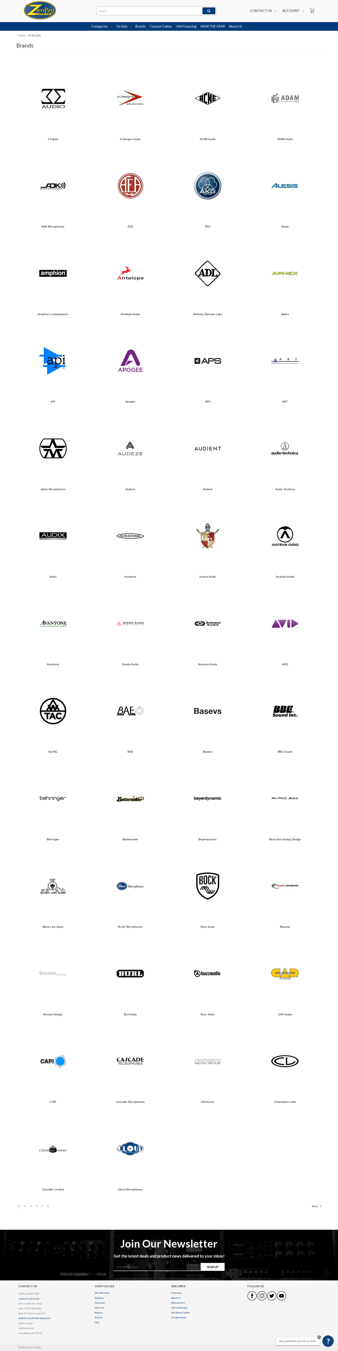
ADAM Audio (285, 139)
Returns (99, 1312)
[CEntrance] (208, 1061)
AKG (208, 226)
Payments (100, 1302)
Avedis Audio (130, 664)
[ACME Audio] (208, 98)
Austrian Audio (285, 576)
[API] (53, 361)
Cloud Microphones (130, 1189)
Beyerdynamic (208, 839)
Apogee (130, 401)
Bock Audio (208, 926)
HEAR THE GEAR (212, 26)
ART (285, 401)
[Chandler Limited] (53, 1149)
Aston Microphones (53, 489)
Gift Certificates (179, 1307)
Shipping (99, 1297)
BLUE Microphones (130, 926)
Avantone (53, 664)
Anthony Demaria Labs (207, 314)
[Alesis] (285, 186)
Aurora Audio (207, 576)
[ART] (285, 361)
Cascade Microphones (130, 1101)
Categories (100, 26)
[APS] (208, 361)
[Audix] (53, 536)
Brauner (285, 926)
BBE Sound (285, 751)
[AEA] (130, 186)
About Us (236, 26)
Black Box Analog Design (285, 839)
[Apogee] (130, 361)
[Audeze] (130, 448)
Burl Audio (130, 1014)
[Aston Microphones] (53, 448)
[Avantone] (53, 623)
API (53, 401)
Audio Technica (285, 489)
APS (207, 401)
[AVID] (285, 623)
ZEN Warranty (102, 1292)
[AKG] (208, 186)
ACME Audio (208, 139)
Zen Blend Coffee (180, 1312)
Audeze (130, 489)
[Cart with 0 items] (312, 11)
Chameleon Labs (285, 1101)
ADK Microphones (53, 226)
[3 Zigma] (53, 98)
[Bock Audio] (208, 886)
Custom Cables (161, 26)
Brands (140, 26)
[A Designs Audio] (130, 98)
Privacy (98, 1317)
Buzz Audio (208, 1014)
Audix (53, 576)
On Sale (122, 26)
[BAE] (130, 711)
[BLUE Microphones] (130, 886)
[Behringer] (53, 798)
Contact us (261, 10)
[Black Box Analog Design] (285, 798)
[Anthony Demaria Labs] (208, 273)
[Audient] (208, 448)
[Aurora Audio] (208, 536)
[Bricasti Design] (53, 974)
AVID (285, 664)
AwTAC (53, 751)
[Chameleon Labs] (285, 1061)
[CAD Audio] (285, 974)
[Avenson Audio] (208, 623)
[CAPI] (53, 1061)
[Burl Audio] (130, 974)
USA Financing (186, 26)
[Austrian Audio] (285, 536)
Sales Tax (99, 1307)
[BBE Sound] (285, 711)
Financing (176, 1292)
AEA (130, 226)
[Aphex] (285, 273)
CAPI (53, 1101)
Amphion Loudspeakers (53, 314)
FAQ (97, 1322)
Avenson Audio (207, 664)
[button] (328, 1341)
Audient (208, 489)
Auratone (130, 576)
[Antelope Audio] (130, 273)
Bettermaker (130, 839)
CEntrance (207, 1101)
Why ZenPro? (178, 1302)
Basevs (207, 751)
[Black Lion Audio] (53, 886)
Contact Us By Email (28, 1298)
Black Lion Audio (53, 926)
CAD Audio (285, 1014)
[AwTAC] (53, 711)
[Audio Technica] (285, 448)
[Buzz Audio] (208, 974)
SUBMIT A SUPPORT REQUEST (34, 1318)
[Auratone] (130, 536)
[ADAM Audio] (285, 98)
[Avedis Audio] (130, 623)
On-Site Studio (178, 1317)
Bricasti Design (53, 1014)
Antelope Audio (130, 314)
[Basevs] (208, 711)
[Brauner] (285, 886)
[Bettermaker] (130, 798)
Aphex (285, 314)
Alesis (285, 226)
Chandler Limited (53, 1189)
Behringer (53, 839)
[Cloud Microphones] (130, 1149)
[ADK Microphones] (53, 186)
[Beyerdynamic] (208, 798)
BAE (130, 751)
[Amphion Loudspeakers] (53, 273)
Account (291, 10)
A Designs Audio (130, 139)
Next (315, 1206)
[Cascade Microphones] (130, 1061)
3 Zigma (53, 139)
